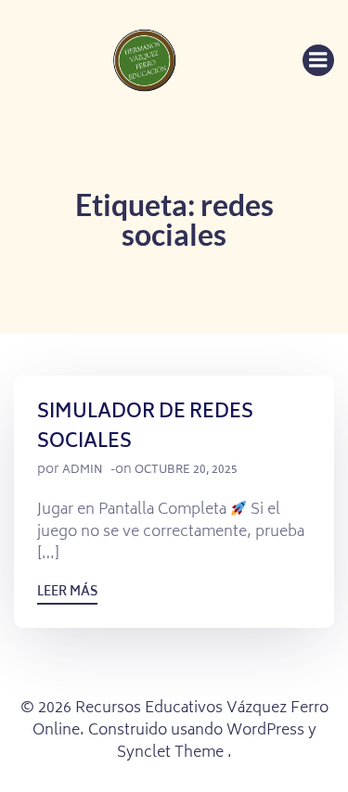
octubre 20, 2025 (186, 471)
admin (82, 471)
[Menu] (318, 60)
